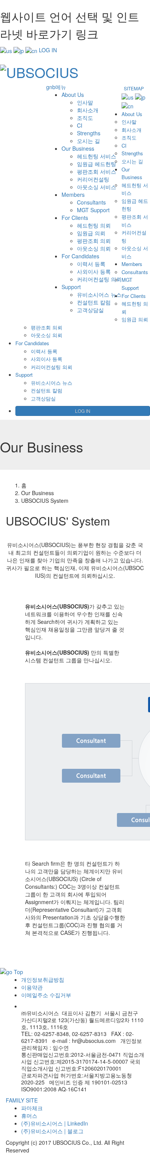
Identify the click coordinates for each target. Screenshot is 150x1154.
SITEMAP (134, 88)
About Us (73, 94)
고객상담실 (90, 310)
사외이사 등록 (94, 271)
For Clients (75, 217)
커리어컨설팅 (93, 179)
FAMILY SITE (22, 1100)
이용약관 (32, 987)
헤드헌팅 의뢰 (94, 225)
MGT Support (93, 210)
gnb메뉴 (56, 87)
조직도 (85, 117)
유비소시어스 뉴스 (99, 294)
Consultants (91, 202)
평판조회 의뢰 (94, 240)
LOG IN (48, 50)
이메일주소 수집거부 (46, 995)
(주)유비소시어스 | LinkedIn (54, 1123)
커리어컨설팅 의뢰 (99, 279)
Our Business (78, 148)
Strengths (88, 133)
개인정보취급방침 (42, 979)
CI (79, 125)
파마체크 (32, 1108)
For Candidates (80, 256)
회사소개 (87, 110)
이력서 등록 (91, 264)
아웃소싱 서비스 (96, 187)
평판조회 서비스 (96, 171)
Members (73, 194)
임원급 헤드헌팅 (96, 164)
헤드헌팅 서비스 (96, 156)
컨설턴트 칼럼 (94, 302)
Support (71, 287)
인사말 (85, 102)
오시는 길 (88, 141)
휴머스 (29, 1115)
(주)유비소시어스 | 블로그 (52, 1131)
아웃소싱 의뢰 (94, 248)
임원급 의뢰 (91, 233)
